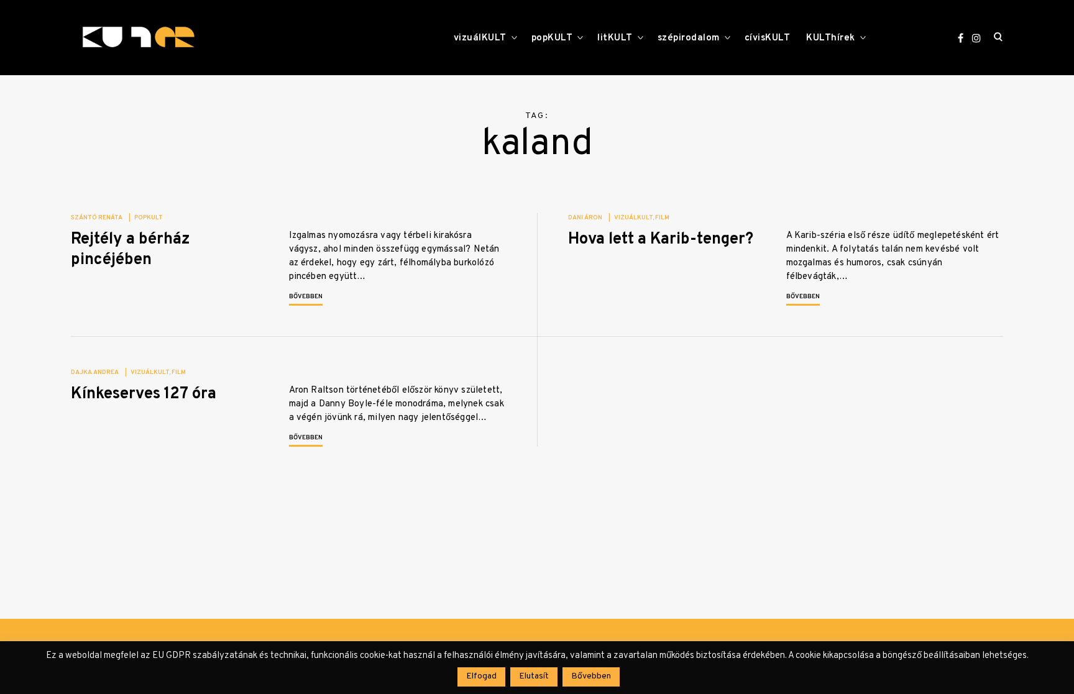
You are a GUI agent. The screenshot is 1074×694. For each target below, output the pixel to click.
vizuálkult (633, 218)
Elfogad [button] (481, 676)
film (662, 218)
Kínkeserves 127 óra (143, 394)
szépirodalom (689, 38)
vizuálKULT (480, 38)
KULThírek (830, 38)
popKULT (552, 38)
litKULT (615, 38)
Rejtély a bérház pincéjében (130, 249)
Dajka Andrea (95, 372)
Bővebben (306, 297)
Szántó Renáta (96, 218)
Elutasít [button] (534, 676)
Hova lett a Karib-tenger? (660, 239)
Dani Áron (585, 218)
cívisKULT (768, 38)
